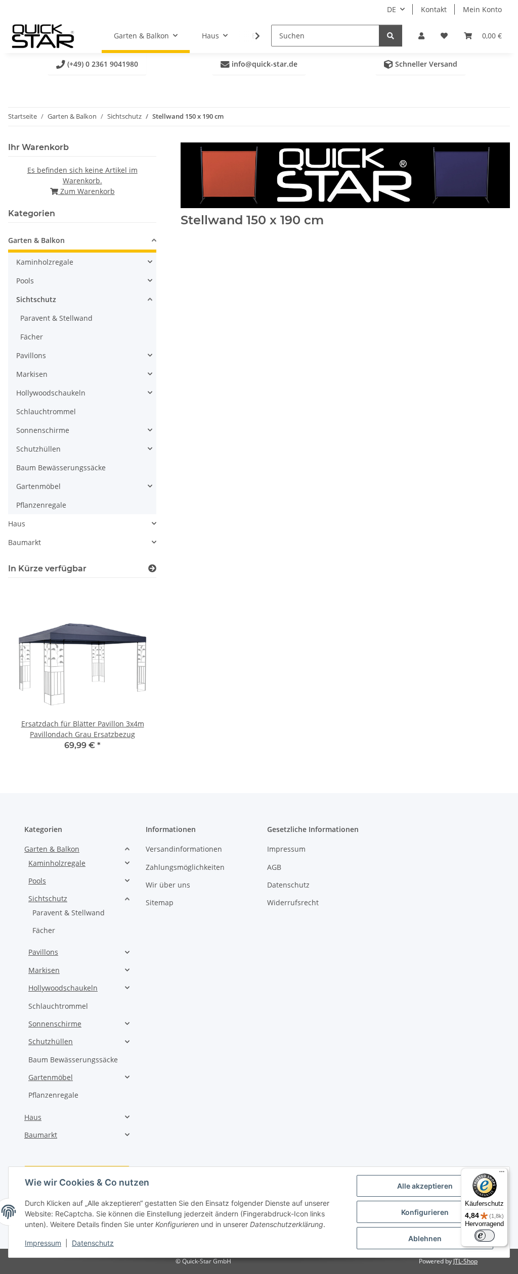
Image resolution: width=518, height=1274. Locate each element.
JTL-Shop (465, 1261)
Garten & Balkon (36, 240)
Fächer (31, 336)
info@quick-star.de (259, 64)
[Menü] (502, 1174)
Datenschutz (93, 1243)
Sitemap (160, 902)
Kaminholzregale (44, 262)
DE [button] (391, 9)
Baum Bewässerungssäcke (61, 467)
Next (131, 671)
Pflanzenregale (41, 505)
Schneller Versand (420, 64)
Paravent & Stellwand (56, 318)
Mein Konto (482, 9)
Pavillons (31, 355)
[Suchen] (390, 35)
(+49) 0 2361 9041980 (97, 64)
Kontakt (434, 9)
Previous (33, 671)
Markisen (32, 374)
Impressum (43, 1243)
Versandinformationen (184, 849)
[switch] (484, 1236)
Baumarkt (24, 542)
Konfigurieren (425, 1212)
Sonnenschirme (42, 430)
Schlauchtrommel (46, 411)
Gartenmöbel (38, 486)
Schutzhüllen (38, 449)
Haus (16, 523)
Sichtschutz (36, 299)
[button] (421, 35)
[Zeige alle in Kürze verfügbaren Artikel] (152, 568)
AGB (274, 867)
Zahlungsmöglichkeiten (185, 867)
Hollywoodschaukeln (50, 393)
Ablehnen (425, 1238)
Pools (25, 280)
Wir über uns (168, 885)
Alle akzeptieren (425, 1186)
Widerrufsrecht (293, 902)
